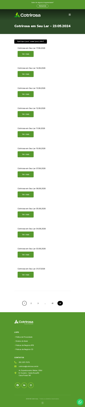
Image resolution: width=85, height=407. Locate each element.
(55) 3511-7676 (24, 362)
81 (52, 303)
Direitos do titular (22, 341)
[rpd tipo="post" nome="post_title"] (30, 41)
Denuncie (42, 6)
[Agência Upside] (42, 402)
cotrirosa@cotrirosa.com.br (28, 366)
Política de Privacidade (24, 337)
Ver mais (25, 54)
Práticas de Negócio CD (24, 349)
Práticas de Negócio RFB (25, 345)
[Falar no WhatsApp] (80, 402)
